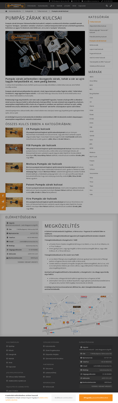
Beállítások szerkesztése (63, 398)
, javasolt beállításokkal (96, 398)
